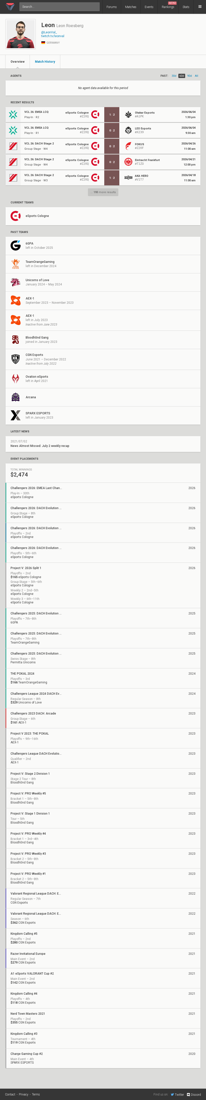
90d (189, 75)
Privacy (23, 1094)
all (196, 75)
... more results (103, 192)
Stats (186, 7)
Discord (196, 1094)
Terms (36, 1094)
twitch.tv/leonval (52, 36)
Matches (130, 7)
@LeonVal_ (49, 32)
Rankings (169, 5)
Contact (10, 1094)
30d (174, 75)
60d (181, 75)
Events (149, 7)
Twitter (179, 1094)
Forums (112, 7)
